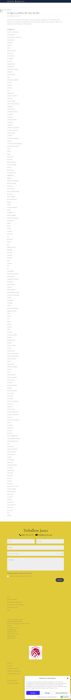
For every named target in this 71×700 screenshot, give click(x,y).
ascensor (9, 61)
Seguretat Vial (11, 454)
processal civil (11, 409)
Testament (10, 483)
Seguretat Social (11, 452)
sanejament (10, 446)
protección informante (13, 420)
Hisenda (9, 263)
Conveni (9, 141)
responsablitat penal (12, 441)
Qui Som (9, 663)
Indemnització (11, 284)
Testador (9, 481)
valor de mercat (11, 505)
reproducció (10, 428)
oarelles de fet (11, 351)
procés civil (10, 404)
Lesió (8, 313)
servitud (9, 457)
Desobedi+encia (11, 173)
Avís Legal (9, 665)
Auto (8, 77)
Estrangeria (10, 212)
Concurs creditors (12, 119)
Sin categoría (10, 459)
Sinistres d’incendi (12, 599)
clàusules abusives (12, 96)
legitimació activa (11, 311)
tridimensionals (11, 491)
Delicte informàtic (12, 165)
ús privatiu (10, 497)
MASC (8, 329)
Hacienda (9, 252)
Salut (8, 444)
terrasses (9, 478)
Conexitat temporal (12, 130)
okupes (9, 361)
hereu (8, 260)
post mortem (10, 393)
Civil (8, 90)
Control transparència (13, 138)
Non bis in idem (11, 345)
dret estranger (11, 197)
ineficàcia (9, 287)
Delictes (9, 167)
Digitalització (10, 175)
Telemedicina (10, 470)
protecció (9, 417)
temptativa (10, 475)
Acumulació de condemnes (14, 37)
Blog (8, 610)
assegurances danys (12, 69)
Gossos (9, 242)
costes (9, 149)
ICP (8, 268)
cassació (9, 85)
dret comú (10, 194)
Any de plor (10, 53)
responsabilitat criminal (13, 438)
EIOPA (8, 204)
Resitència (10, 433)
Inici (8, 597)
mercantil (9, 332)
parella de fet (10, 364)
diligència (9, 178)
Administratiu (10, 40)
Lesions (9, 316)
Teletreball (10, 473)
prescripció (10, 396)
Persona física (11, 380)
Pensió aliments (11, 374)
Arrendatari (10, 58)
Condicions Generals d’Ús (14, 671)
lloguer (9, 321)
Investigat (9, 303)
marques (9, 327)
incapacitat (10, 282)
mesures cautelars (12, 335)
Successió (10, 467)
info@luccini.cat (45, 534)
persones (9, 382)
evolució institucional (12, 218)
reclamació (10, 425)
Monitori (9, 343)
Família (9, 223)
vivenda (9, 515)
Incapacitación (11, 276)
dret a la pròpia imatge (13, 191)
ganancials (10, 239)
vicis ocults (10, 510)
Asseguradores (11, 64)
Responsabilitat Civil (12, 436)
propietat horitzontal (12, 414)
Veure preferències (61, 693)
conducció (10, 125)
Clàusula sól (10, 93)
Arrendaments (11, 56)
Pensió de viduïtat (12, 377)
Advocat (9, 45)
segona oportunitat (12, 449)
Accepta (33, 693)
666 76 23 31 (27, 534)
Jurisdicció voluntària (12, 308)
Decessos (9, 159)
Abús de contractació (13, 32)
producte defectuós (12, 412)
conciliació (10, 117)
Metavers (9, 337)
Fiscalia (9, 228)
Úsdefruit (9, 499)
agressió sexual (11, 50)
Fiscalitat (9, 231)
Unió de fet (10, 494)
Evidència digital (11, 215)
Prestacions (10, 398)
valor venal (10, 507)
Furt (8, 236)
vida (8, 513)
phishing (9, 388)
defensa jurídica (11, 162)
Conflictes (9, 135)
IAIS (8, 266)
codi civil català (11, 101)
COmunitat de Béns (12, 111)
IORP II (9, 305)
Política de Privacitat (51, 696)
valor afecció (10, 502)
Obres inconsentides (12, 353)
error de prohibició (12, 207)
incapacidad (10, 271)
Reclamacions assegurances (14, 602)
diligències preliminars (13, 181)
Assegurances (11, 66)
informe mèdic (11, 289)
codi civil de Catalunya (13, 104)
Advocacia (9, 42)
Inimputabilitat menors (13, 292)
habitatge (9, 250)
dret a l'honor (10, 189)
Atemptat (9, 72)
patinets (9, 369)
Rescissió (9, 430)
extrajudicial (10, 220)
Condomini (10, 122)
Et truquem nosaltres (13, 683)
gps (8, 244)
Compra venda (11, 109)
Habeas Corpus (11, 247)
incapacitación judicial (13, 279)
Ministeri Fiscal (11, 340)
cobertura (9, 98)
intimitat (9, 297)
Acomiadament (11, 34)
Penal (8, 372)
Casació (9, 82)
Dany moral (10, 157)
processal (9, 406)
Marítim (9, 324)
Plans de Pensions (12, 390)
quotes (9, 422)
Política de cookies (41, 696)
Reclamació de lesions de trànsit (16, 605)
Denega (47, 693)
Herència (9, 255)
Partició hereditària (12, 367)
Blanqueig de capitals (13, 80)
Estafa (8, 210)
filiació (8, 226)
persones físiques (12, 385)
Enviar (59, 580)
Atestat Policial (11, 74)
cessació (9, 88)
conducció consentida (13, 127)
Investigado (10, 300)
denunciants (10, 170)
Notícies (9, 348)
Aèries (8, 48)
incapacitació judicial (12, 274)
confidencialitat (11, 133)
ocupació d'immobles (13, 356)
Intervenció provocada (13, 295)
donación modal (11, 183)
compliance (10, 106)
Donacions (10, 186)
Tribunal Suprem (11, 489)
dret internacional (12, 199)
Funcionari (10, 234)
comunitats (10, 114)
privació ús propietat (12, 401)
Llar (8, 319)
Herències (10, 258)
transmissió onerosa (12, 486)
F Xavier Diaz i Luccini (14, 16)
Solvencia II (10, 462)
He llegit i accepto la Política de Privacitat (20, 576)
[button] (67, 678)
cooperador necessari (13, 146)
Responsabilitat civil (12, 607)
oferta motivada (11, 359)
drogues (9, 202)
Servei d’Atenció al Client (13, 673)
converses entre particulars (14, 143)
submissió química (12, 465)
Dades (9, 151)
